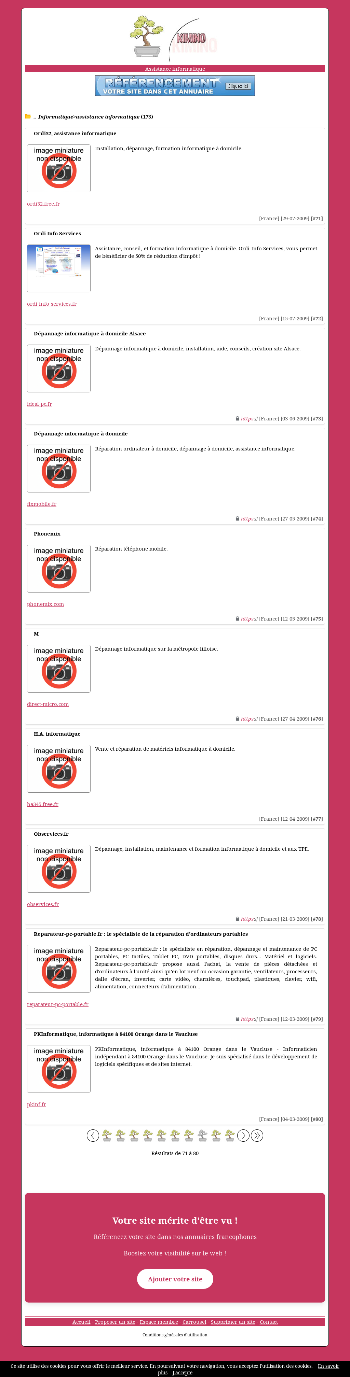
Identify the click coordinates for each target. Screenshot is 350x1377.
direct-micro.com (48, 703)
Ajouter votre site (175, 1279)
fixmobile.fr (41, 503)
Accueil (81, 1321)
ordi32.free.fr (43, 203)
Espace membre (159, 1321)
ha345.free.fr (42, 804)
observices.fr (43, 904)
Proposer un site (115, 1321)
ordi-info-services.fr (52, 303)
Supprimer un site (233, 1321)
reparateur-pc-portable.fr (58, 1004)
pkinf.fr (36, 1104)
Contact (269, 1321)
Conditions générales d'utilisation (175, 1335)
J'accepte (182, 1372)
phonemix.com (45, 603)
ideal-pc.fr (39, 403)
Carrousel (194, 1321)
